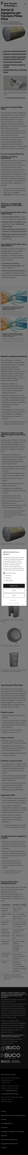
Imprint (10, 603)
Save (14, 595)
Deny (14, 590)
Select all (14, 585)
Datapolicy (16, 603)
